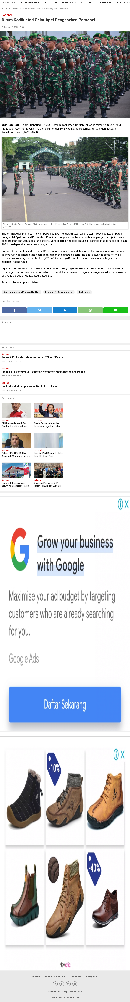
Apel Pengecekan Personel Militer (21, 292)
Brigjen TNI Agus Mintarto (59, 292)
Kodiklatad (84, 292)
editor (16, 301)
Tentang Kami (91, 976)
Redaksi (36, 976)
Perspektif (105, 2)
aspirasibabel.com (70, 997)
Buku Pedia (50, 2)
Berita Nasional (30, 2)
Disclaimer (75, 976)
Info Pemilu (87, 2)
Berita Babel (9, 2)
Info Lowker (69, 2)
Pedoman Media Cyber (54, 976)
